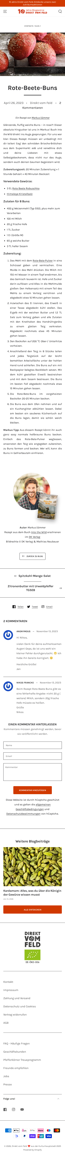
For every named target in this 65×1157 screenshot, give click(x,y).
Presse (7, 1084)
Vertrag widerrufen (15, 1014)
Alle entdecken (32, 909)
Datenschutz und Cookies (19, 1006)
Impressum (10, 990)
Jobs (6, 1076)
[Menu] (5, 12)
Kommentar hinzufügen (32, 790)
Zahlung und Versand (16, 998)
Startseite (28, 26)
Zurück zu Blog (34, 556)
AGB (5, 1022)
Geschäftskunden (14, 1051)
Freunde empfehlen (15, 1068)
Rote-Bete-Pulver (43, 260)
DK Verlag (34, 536)
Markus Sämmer (41, 117)
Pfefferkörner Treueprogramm (22, 1059)
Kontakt (8, 981)
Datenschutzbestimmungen (23, 813)
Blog (37, 26)
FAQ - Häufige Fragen (16, 1043)
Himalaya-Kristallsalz (19, 193)
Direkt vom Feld (19, 1146)
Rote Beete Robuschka (26, 188)
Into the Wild (39, 532)
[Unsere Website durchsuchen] (60, 12)
